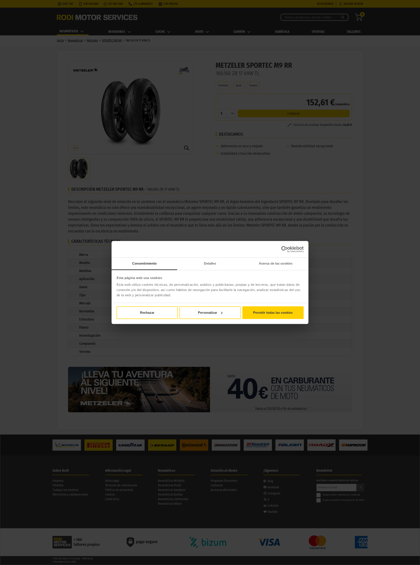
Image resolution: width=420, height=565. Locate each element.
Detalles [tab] (210, 263)
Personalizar (207, 312)
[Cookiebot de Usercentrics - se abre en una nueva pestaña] (284, 249)
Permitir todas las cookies (273, 312)
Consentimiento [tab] (144, 263)
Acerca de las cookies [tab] (275, 263)
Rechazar (147, 312)
